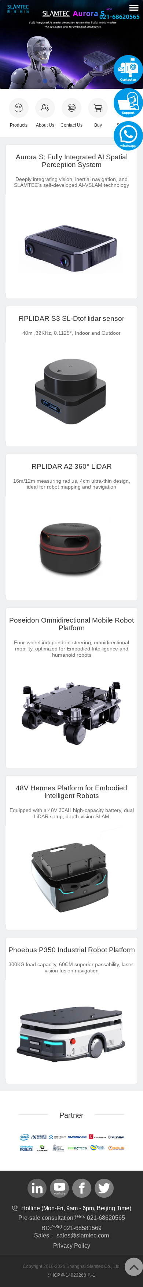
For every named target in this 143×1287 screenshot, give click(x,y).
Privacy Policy (71, 1246)
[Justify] (134, 7)
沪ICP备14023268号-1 (71, 1275)
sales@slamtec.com (82, 1235)
